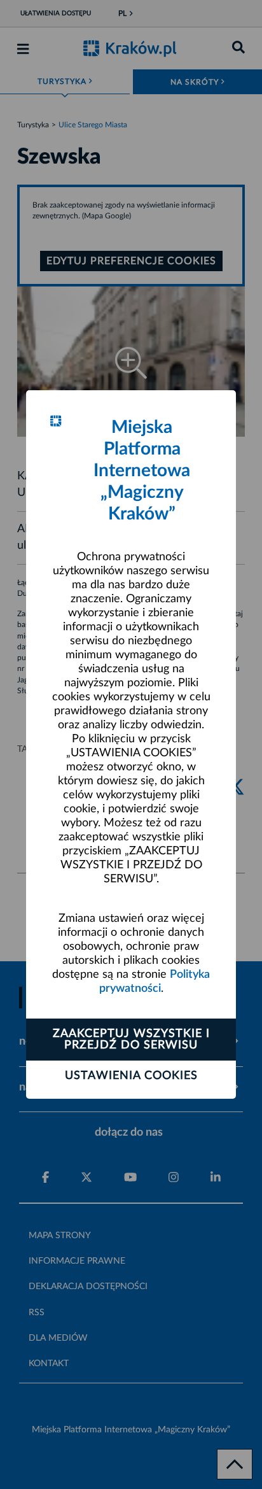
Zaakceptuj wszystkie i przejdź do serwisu (131, 1039)
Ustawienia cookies (131, 1076)
